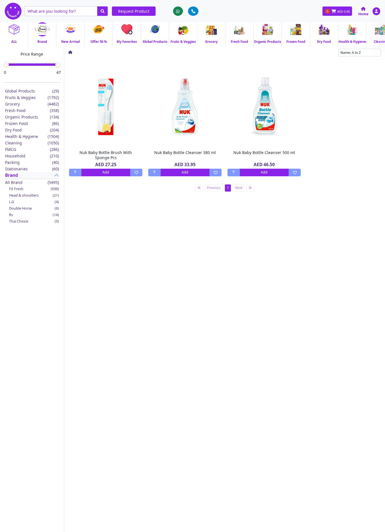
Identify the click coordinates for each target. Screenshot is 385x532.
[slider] (6, 64)
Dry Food (32, 130)
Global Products (32, 91)
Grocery (32, 104)
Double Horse (34, 208)
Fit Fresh (34, 188)
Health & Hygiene (32, 136)
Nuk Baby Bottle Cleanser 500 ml (264, 152)
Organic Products (32, 117)
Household (32, 156)
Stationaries (32, 169)
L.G (34, 201)
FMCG (32, 149)
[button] (376, 11)
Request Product (133, 11)
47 (58, 72)
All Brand (32, 182)
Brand (11, 175)
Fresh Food (32, 110)
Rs (34, 214)
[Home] (70, 52)
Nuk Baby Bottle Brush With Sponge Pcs (105, 155)
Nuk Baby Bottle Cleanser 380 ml (185, 152)
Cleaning (32, 143)
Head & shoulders (34, 195)
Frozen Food (32, 123)
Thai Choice (34, 221)
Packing (32, 162)
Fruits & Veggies (32, 97)
